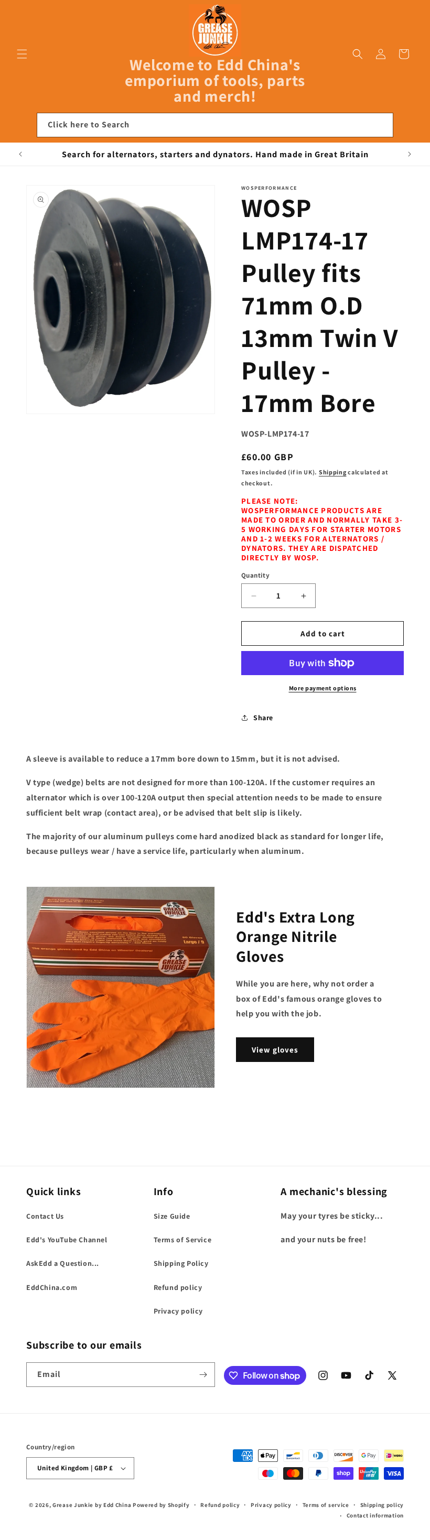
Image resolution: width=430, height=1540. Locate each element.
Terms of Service (183, 1239)
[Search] (381, 124)
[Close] (408, 125)
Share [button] (263, 717)
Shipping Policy (181, 1263)
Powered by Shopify (161, 1505)
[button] (22, 54)
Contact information (375, 1515)
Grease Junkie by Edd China (91, 1505)
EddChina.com (51, 1287)
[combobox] (215, 125)
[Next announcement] (409, 154)
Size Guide (172, 1216)
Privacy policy (178, 1311)
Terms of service (326, 1505)
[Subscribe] (202, 1374)
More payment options (323, 688)
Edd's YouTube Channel (67, 1239)
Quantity (255, 575)
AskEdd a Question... (62, 1263)
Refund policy (178, 1287)
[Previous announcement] (20, 154)
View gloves (275, 1050)
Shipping (333, 472)
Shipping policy (382, 1505)
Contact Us (45, 1216)
